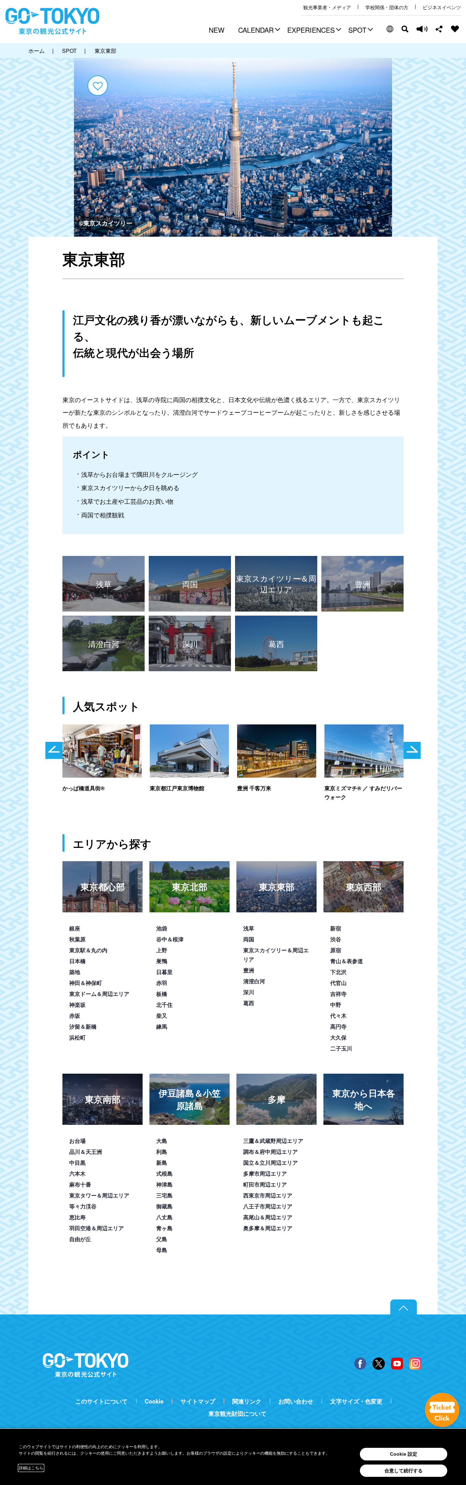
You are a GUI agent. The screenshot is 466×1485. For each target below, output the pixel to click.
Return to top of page (403, 1307)
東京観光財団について (237, 1413)
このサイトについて (101, 1401)
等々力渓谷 (83, 1206)
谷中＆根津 (170, 939)
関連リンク (246, 1401)
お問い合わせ (295, 1401)
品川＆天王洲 (85, 1152)
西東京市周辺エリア (267, 1195)
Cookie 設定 (403, 1454)
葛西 (248, 1003)
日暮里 (164, 972)
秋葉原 (77, 939)
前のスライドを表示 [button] (53, 750)
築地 (74, 972)
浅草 (248, 928)
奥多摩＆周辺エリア (267, 1228)
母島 (161, 1250)
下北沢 (338, 972)
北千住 (164, 1005)
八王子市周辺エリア (267, 1206)
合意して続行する (403, 1470)
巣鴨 (161, 961)
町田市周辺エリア (265, 1184)
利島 (161, 1152)
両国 (248, 939)
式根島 (164, 1173)
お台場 (77, 1141)
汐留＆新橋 (83, 1026)
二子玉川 (341, 1048)
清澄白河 (254, 981)
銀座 (74, 928)
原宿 (335, 950)
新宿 (335, 928)
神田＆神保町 (85, 983)
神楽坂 (77, 1005)
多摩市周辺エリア (265, 1173)
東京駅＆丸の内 (88, 950)
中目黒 (77, 1162)
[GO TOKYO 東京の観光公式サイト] (52, 21)
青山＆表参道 (346, 961)
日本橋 (77, 961)
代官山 (338, 983)
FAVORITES (455, 29)
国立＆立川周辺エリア (270, 1162)
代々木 (338, 1015)
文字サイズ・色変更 (356, 1401)
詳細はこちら (31, 1468)
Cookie (154, 1401)
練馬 (161, 1026)
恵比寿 (77, 1217)
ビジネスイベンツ (442, 7)
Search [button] (405, 29)
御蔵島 (164, 1206)
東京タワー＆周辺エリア (99, 1195)
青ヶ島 (164, 1228)
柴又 (161, 1015)
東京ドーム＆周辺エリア (99, 994)
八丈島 (164, 1217)
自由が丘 (80, 1239)
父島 (161, 1239)
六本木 (77, 1173)
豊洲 (248, 970)
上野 (161, 950)
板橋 (161, 994)
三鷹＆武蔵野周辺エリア (273, 1141)
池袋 (161, 928)
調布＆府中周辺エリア (270, 1152)
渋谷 (335, 939)
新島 (161, 1162)
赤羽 (161, 983)
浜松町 (77, 1037)
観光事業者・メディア (327, 7)
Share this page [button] (439, 29)
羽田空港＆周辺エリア (96, 1228)
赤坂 (74, 1015)
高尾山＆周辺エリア (267, 1217)
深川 (248, 992)
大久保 (338, 1037)
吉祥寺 (338, 994)
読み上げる (422, 29)
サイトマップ (197, 1401)
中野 (335, 1005)
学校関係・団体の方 (386, 7)
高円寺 (338, 1026)
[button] (258, 30)
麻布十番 (80, 1184)
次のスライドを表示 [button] (412, 750)
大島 (161, 1141)
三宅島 (164, 1195)
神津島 (164, 1184)
